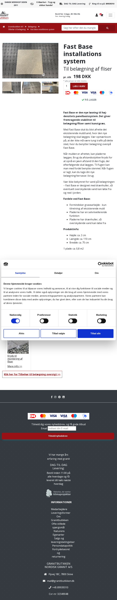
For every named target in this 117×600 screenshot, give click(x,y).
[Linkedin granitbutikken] (64, 397)
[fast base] (31, 87)
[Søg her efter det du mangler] (106, 28)
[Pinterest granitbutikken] (60, 397)
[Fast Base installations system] (30, 60)
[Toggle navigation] (110, 15)
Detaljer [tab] (58, 273)
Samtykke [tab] (20, 273)
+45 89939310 (60, 587)
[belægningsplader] (51, 87)
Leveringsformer (60, 513)
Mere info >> (14, 366)
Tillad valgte (58, 333)
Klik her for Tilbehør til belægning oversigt (30, 374)
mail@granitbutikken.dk (60, 581)
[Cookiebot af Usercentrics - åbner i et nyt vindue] (100, 264)
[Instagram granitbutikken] (56, 397)
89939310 (110, 3)
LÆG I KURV (79, 86)
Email (44, 428)
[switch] (44, 320)
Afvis (21, 333)
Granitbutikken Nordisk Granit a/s (58, 565)
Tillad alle (95, 333)
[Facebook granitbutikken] (52, 397)
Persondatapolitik (62, 545)
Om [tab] (97, 273)
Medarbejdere (59, 509)
